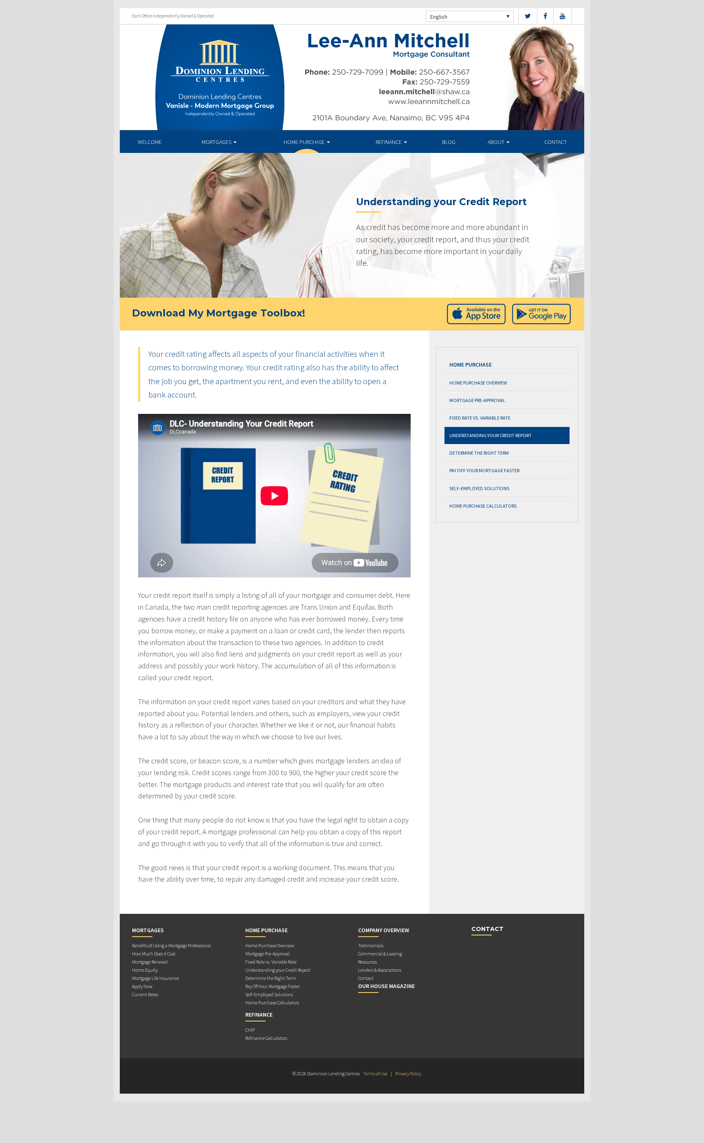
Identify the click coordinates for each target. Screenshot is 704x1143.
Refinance (389, 142)
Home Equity (145, 970)
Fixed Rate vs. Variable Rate (479, 418)
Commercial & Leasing (380, 954)
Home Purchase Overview (478, 383)
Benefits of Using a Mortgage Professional (171, 945)
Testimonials (370, 945)
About (497, 142)
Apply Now (142, 986)
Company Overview (383, 930)
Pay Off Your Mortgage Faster (484, 470)
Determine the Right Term (479, 453)
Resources (367, 962)
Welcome (150, 142)
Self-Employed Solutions (479, 488)
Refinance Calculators (266, 1038)
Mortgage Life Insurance (155, 978)
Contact (555, 142)
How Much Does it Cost (154, 954)
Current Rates (145, 994)
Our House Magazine (386, 986)
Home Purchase (305, 142)
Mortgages (217, 142)
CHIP (250, 1030)
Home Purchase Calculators (483, 506)
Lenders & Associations (379, 970)
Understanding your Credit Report (490, 435)
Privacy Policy (408, 1073)
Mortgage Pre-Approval (477, 400)
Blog (448, 142)
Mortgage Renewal (150, 962)
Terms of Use (375, 1073)
